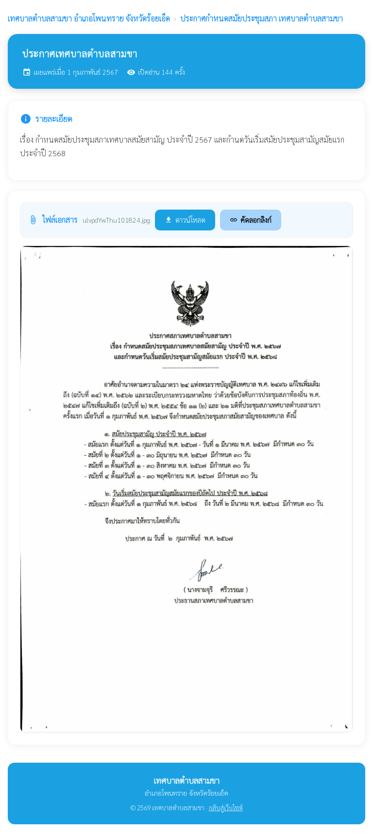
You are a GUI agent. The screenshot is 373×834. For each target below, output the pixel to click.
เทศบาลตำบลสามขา (89, 18)
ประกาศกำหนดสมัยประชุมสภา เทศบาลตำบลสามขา (261, 18)
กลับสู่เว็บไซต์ (226, 807)
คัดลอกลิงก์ (250, 219)
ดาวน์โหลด (185, 219)
